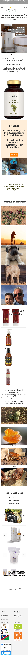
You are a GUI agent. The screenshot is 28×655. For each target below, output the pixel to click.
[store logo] (10, 9)
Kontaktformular (17, 618)
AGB (2, 612)
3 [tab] (14, 54)
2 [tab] (13, 54)
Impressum (3, 611)
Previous (4, 515)
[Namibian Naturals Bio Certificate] (18, 631)
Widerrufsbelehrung (4, 614)
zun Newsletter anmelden (18, 616)
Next (23, 515)
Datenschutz (3, 616)
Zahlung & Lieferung (4, 618)
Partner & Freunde (4, 619)
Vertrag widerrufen (4, 615)
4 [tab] (16, 54)
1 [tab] (11, 54)
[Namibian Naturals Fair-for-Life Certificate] (18, 641)
